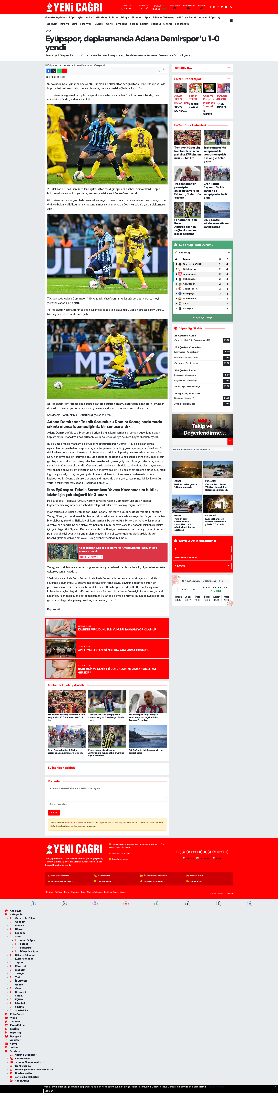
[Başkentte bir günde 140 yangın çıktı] (187, 469)
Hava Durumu (104, 876)
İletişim (14, 1047)
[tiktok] (187, 903)
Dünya (125, 17)
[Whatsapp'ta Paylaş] (59, 71)
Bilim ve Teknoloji (163, 17)
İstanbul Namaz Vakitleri (155, 876)
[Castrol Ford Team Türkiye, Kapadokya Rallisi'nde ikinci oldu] (218, 469)
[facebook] (33, 903)
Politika (114, 17)
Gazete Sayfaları (56, 17)
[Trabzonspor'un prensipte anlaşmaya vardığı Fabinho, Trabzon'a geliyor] (148, 701)
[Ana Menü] (231, 21)
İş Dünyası (85, 24)
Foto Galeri (16, 1014)
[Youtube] (205, 852)
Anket (90, 17)
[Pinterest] (189, 852)
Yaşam (203, 17)
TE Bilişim (228, 893)
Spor (147, 17)
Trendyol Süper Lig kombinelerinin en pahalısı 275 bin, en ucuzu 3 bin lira (66, 717)
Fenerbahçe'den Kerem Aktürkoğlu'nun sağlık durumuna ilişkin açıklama (106, 753)
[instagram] (95, 903)
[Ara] (231, 7)
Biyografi (122, 24)
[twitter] (64, 903)
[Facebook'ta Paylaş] (48, 71)
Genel (110, 24)
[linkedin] (249, 903)
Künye (13, 1044)
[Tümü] (228, 68)
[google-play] (203, 858)
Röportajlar (76, 17)
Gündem (101, 17)
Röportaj (214, 17)
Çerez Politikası (215, 1087)
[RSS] (225, 852)
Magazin (51, 24)
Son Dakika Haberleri (153, 881)
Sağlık (134, 24)
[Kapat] (276, 1087)
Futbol (24, 944)
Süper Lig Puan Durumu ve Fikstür (34, 1069)
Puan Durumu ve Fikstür (62, 881)
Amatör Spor (27, 940)
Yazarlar (15, 1021)
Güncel (99, 24)
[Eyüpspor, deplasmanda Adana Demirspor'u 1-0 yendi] (107, 65)
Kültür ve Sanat (186, 17)
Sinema (167, 24)
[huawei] (217, 858)
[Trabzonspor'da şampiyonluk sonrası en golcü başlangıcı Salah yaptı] (107, 701)
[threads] (218, 903)
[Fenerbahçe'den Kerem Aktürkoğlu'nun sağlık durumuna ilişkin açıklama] (107, 737)
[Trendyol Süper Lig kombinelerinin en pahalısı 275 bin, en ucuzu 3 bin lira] (67, 701)
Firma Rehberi (18, 1025)
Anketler (15, 1040)
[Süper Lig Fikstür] (228, 328)
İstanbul (156, 24)
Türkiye (64, 24)
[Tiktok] (210, 852)
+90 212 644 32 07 (121, 853)
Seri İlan (15, 1029)
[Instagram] (194, 852)
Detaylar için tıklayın (202, 317)
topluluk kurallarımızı (74, 822)
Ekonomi (137, 17)
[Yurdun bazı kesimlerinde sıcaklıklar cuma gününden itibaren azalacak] (187, 504)
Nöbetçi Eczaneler (60, 876)
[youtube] (126, 903)
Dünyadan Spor (29, 951)
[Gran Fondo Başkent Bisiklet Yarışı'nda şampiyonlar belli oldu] (67, 737)
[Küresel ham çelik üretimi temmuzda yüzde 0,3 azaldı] (218, 504)
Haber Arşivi (196, 881)
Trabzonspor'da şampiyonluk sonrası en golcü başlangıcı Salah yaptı (106, 717)
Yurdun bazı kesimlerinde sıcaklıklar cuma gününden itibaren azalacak (184, 524)
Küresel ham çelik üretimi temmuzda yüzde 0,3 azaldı (215, 522)
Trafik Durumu (196, 876)
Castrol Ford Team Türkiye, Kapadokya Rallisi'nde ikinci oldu (216, 487)
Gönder (54, 812)
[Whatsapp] (220, 852)
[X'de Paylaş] (53, 71)
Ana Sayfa (16, 911)
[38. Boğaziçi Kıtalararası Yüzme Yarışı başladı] (148, 737)
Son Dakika (182, 24)
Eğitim (144, 24)
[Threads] (215, 852)
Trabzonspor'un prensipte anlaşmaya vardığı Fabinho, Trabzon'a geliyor (144, 717)
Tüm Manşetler (104, 881)
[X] (184, 852)
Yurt (74, 24)
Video (13, 1018)
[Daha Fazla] (64, 71)
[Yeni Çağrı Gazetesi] (74, 7)
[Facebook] (179, 852)
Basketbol (26, 948)
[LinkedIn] (199, 852)
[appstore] (188, 858)
